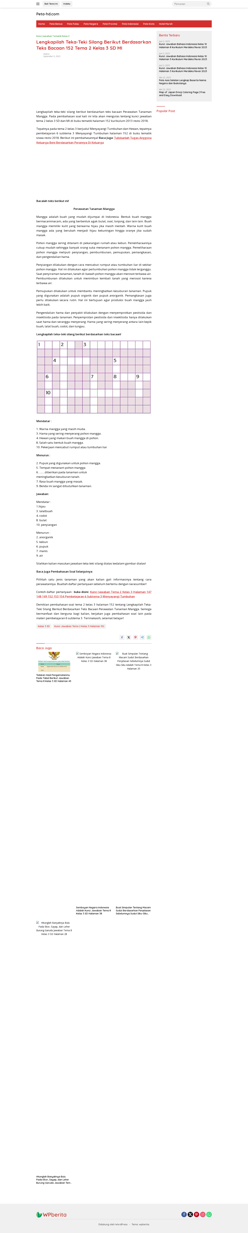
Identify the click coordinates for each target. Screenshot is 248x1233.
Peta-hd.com (47, 14)
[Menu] (38, 4)
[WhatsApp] (209, 1215)
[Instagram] (202, 1215)
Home (41, 23)
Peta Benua (56, 23)
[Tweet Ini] (128, 637)
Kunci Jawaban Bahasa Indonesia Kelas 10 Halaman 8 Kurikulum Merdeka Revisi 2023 (183, 46)
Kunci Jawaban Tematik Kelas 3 (52, 36)
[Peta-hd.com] (51, 1214)
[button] (208, 3)
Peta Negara (91, 23)
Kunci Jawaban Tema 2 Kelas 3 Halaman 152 (79, 626)
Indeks (66, 3)
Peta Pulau (73, 23)
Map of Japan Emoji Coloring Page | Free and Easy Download (182, 94)
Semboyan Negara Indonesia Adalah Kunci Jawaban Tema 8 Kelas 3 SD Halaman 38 (93, 910)
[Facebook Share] (122, 637)
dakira (46, 54)
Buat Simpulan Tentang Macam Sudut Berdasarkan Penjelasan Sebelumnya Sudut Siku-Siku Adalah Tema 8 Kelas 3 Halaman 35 (133, 910)
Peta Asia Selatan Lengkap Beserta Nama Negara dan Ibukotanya (182, 82)
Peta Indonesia (130, 23)
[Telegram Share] (142, 637)
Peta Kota (148, 23)
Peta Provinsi (110, 23)
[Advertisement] (93, 82)
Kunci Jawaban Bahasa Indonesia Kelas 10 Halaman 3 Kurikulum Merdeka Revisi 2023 (183, 70)
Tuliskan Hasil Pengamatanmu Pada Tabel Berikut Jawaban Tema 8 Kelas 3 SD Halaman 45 (53, 678)
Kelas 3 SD (44, 626)
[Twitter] (190, 1215)
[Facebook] (184, 1215)
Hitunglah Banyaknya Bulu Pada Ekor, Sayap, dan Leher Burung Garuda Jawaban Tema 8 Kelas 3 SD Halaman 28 (54, 1179)
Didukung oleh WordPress (113, 1224)
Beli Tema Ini (51, 3)
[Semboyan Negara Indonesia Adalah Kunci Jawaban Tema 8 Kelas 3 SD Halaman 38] (94, 778)
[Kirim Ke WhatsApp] (148, 637)
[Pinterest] (196, 1215)
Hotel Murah (166, 23)
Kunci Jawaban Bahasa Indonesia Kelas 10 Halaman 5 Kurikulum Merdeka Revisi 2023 (183, 58)
